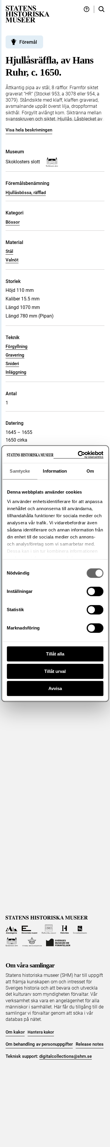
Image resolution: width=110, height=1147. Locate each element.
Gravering (15, 355)
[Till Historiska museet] (64, 929)
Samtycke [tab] (20, 471)
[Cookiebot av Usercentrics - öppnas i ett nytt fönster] (78, 455)
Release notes (90, 1044)
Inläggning (16, 372)
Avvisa (55, 688)
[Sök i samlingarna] (101, 9)
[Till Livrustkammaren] (80, 929)
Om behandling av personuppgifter (39, 1044)
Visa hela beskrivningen (29, 130)
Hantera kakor (41, 1032)
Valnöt (12, 260)
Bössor (13, 222)
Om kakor (15, 1032)
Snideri (12, 363)
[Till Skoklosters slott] (12, 942)
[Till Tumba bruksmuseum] (32, 942)
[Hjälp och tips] (86, 9)
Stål (9, 251)
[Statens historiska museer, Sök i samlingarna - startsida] (28, 14)
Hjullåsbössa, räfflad (26, 192)
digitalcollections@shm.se (65, 1056)
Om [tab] (90, 471)
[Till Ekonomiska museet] (29, 929)
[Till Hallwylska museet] (49, 929)
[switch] (95, 591)
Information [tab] (55, 471)
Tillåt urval (55, 671)
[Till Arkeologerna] (12, 929)
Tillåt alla (55, 653)
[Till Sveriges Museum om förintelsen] (58, 942)
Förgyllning (17, 346)
